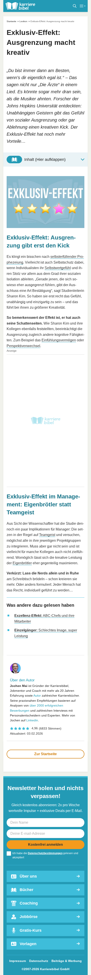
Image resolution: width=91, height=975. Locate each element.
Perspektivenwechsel (23, 346)
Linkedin (32, 720)
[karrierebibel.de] (20, 6)
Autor (37, 695)
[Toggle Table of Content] (45, 159)
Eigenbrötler (22, 563)
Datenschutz (38, 961)
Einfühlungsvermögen (59, 340)
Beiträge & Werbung (66, 961)
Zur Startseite (45, 754)
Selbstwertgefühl (58, 268)
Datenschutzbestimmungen (45, 853)
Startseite (11, 21)
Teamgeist (47, 535)
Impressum (17, 961)
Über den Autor (22, 680)
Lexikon (23, 21)
